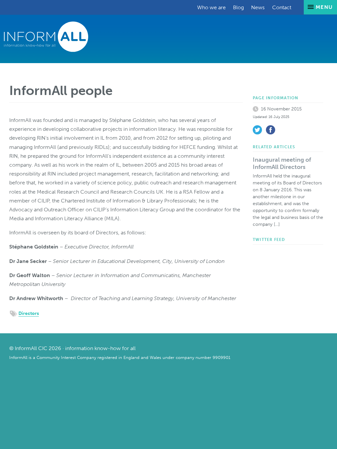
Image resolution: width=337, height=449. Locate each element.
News (258, 7)
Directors (28, 313)
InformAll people (61, 90)
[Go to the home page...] (46, 36)
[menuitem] (211, 7)
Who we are (211, 7)
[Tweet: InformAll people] (257, 129)
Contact (281, 7)
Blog (238, 7)
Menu (323, 7)
